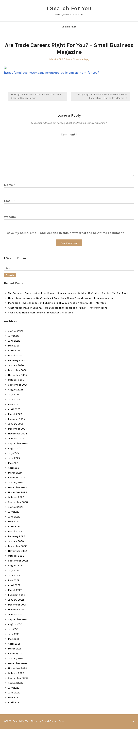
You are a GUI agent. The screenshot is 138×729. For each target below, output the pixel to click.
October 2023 (16, 497)
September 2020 (18, 677)
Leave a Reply (82, 59)
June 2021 (14, 633)
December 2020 (17, 663)
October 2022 (16, 555)
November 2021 (17, 609)
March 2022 (15, 589)
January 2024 (16, 482)
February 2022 (16, 594)
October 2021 (15, 614)
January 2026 (16, 365)
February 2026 (16, 360)
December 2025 (17, 370)
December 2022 (17, 546)
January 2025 (16, 423)
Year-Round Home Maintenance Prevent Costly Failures (40, 312)
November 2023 (17, 492)
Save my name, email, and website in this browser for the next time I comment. (65, 233)
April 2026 (14, 350)
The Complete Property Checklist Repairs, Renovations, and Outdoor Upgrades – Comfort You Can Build (68, 293)
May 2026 (14, 345)
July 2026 (13, 335)
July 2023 (13, 511)
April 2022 (14, 585)
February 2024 (16, 477)
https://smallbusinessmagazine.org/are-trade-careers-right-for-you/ (51, 72)
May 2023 (14, 521)
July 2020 (13, 687)
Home (68, 59)
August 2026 (15, 330)
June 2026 (14, 340)
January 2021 (15, 658)
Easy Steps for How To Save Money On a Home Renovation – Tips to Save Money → (102, 96)
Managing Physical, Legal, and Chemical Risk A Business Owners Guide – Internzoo (57, 302)
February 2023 (16, 536)
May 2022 (14, 580)
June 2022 (14, 575)
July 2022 (13, 570)
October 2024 (16, 438)
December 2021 (17, 604)
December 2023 (17, 487)
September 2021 (17, 619)
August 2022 (15, 565)
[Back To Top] (133, 721)
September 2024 (18, 443)
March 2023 (15, 531)
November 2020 (17, 668)
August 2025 (15, 389)
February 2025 (16, 418)
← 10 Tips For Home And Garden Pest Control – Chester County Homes (36, 96)
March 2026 (15, 355)
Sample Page (69, 26)
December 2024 (17, 428)
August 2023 (15, 506)
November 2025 (17, 374)
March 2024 (15, 472)
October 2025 (16, 379)
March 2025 (15, 414)
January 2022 (16, 599)
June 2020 (14, 692)
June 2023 (14, 516)
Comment (69, 134)
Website (10, 217)
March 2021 (15, 648)
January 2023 (16, 541)
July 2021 (13, 629)
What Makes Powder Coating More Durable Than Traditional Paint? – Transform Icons (57, 307)
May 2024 (14, 462)
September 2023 (18, 502)
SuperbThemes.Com (53, 721)
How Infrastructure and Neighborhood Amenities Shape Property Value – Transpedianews (60, 297)
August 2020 (15, 682)
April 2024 (14, 467)
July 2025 (13, 394)
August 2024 (15, 448)
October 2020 (16, 673)
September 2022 (18, 560)
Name (9, 185)
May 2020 (14, 697)
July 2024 (13, 453)
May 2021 (13, 638)
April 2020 (14, 702)
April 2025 (14, 409)
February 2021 (16, 653)
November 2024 (17, 433)
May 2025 (13, 404)
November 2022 (17, 550)
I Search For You (69, 8)
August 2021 (15, 624)
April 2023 (14, 526)
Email (9, 201)
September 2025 (18, 384)
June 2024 (14, 458)
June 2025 (14, 399)
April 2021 (14, 643)
